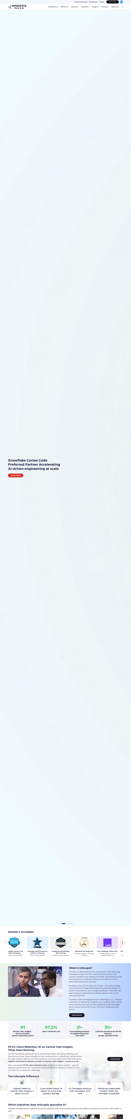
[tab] (58, 923)
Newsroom (93, 2)
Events (101, 2)
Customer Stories (80, 2)
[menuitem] (80, 1)
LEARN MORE (16, 475)
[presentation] (6, 942)
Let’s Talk (112, 2)
